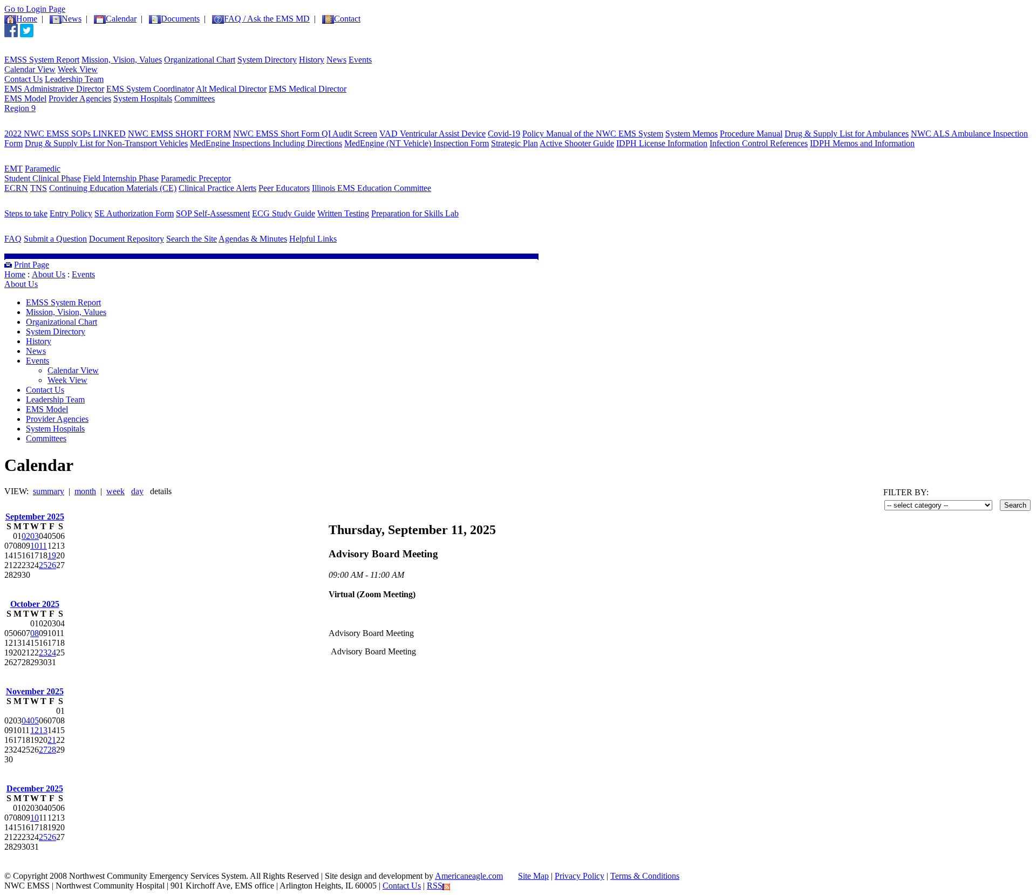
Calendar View (30, 69)
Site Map (533, 875)
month (85, 491)
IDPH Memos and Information (862, 143)
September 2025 (34, 516)
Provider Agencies (80, 98)
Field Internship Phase (121, 178)
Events (360, 59)
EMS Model (25, 98)
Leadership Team (74, 79)
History (311, 59)
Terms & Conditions (644, 875)
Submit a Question (55, 238)
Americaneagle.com (469, 875)
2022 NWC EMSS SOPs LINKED (65, 133)
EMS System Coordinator (150, 88)
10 (34, 545)
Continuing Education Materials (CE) (112, 188)
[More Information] (52, 231)
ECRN (16, 188)
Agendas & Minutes (253, 238)
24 (51, 652)
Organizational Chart (199, 59)
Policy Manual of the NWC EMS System (592, 133)
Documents (180, 18)
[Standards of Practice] (64, 126)
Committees (194, 98)
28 (51, 749)
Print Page (31, 264)
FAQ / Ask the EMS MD (267, 18)
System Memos (691, 133)
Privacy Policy (579, 875)
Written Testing (343, 213)
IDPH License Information (661, 143)
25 (43, 565)
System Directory (267, 59)
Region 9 (20, 108)
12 (34, 730)
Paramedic (42, 168)
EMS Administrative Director (54, 88)
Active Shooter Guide (577, 143)
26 (51, 565)
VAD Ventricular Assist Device (432, 133)
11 (43, 545)
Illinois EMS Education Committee (371, 188)
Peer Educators (284, 188)
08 (34, 633)
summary (48, 491)
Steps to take (25, 213)
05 (34, 720)
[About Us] (34, 52)
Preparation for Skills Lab (415, 213)
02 (26, 536)
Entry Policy (71, 213)
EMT (13, 168)
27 (43, 749)
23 (43, 652)
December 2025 (34, 788)
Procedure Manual (751, 133)
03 (34, 536)
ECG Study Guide (283, 213)
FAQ (13, 238)
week (115, 491)
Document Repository (126, 238)
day (137, 491)
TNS (38, 188)
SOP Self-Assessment (213, 213)
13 (43, 730)
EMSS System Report (41, 59)
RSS (434, 885)
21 (51, 739)
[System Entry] (44, 205)
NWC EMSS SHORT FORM (179, 133)
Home (26, 18)
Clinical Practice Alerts (217, 188)
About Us (48, 274)
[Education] (36, 161)
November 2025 (35, 691)
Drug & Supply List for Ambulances (847, 133)
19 (51, 555)
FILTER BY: (906, 492)
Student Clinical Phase (42, 178)
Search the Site (191, 238)
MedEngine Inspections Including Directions (266, 143)
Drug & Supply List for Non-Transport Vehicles (106, 143)
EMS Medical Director (307, 88)
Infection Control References (759, 143)
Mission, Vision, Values (121, 59)
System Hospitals (142, 98)
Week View (78, 69)
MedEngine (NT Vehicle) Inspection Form (416, 143)
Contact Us (23, 79)
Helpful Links (313, 238)
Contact (347, 18)
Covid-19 (504, 133)
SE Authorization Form (134, 213)
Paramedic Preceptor (196, 178)
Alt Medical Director (231, 88)
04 (26, 720)
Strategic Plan (514, 143)
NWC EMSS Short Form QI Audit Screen (305, 133)
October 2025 (34, 604)
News (336, 59)
